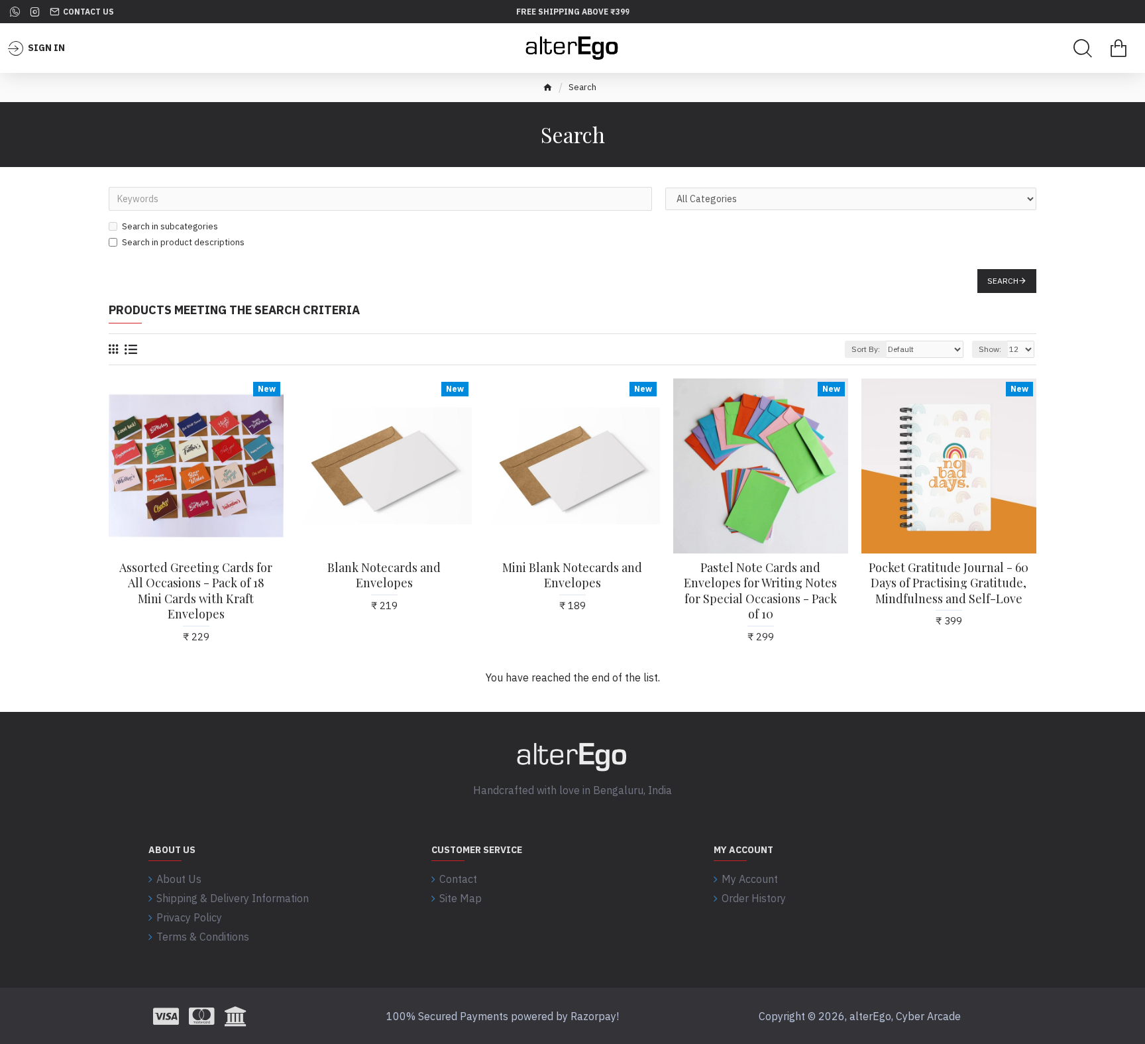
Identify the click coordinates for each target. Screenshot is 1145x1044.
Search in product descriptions (183, 242)
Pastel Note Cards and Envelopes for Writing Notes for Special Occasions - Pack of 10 (760, 591)
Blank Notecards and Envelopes (384, 575)
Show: (990, 349)
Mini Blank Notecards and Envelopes (572, 575)
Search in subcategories (170, 226)
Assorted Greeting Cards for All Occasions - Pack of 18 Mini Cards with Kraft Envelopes (195, 591)
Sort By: (865, 349)
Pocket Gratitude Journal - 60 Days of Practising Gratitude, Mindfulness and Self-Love (948, 583)
